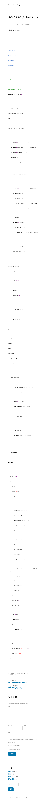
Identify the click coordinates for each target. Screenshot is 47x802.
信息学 (27, 673)
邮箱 (25, 725)
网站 (9, 732)
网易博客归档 (13, 675)
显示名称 (10, 725)
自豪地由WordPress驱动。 (22, 797)
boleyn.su (12, 24)
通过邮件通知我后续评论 (14, 745)
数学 (9, 774)
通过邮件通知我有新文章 (14, 749)
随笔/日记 (11, 776)
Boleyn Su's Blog (14, 5)
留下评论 (28, 24)
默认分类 (11, 779)
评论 (9, 706)
